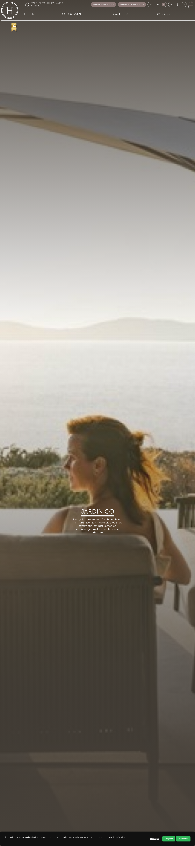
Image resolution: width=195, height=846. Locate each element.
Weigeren (169, 839)
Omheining (121, 14)
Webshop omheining (130, 4)
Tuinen (29, 14)
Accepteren (183, 839)
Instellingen (154, 839)
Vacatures (157, 4)
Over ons (163, 14)
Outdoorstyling (73, 14)
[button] (184, 4)
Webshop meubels (102, 4)
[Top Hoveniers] (14, 28)
